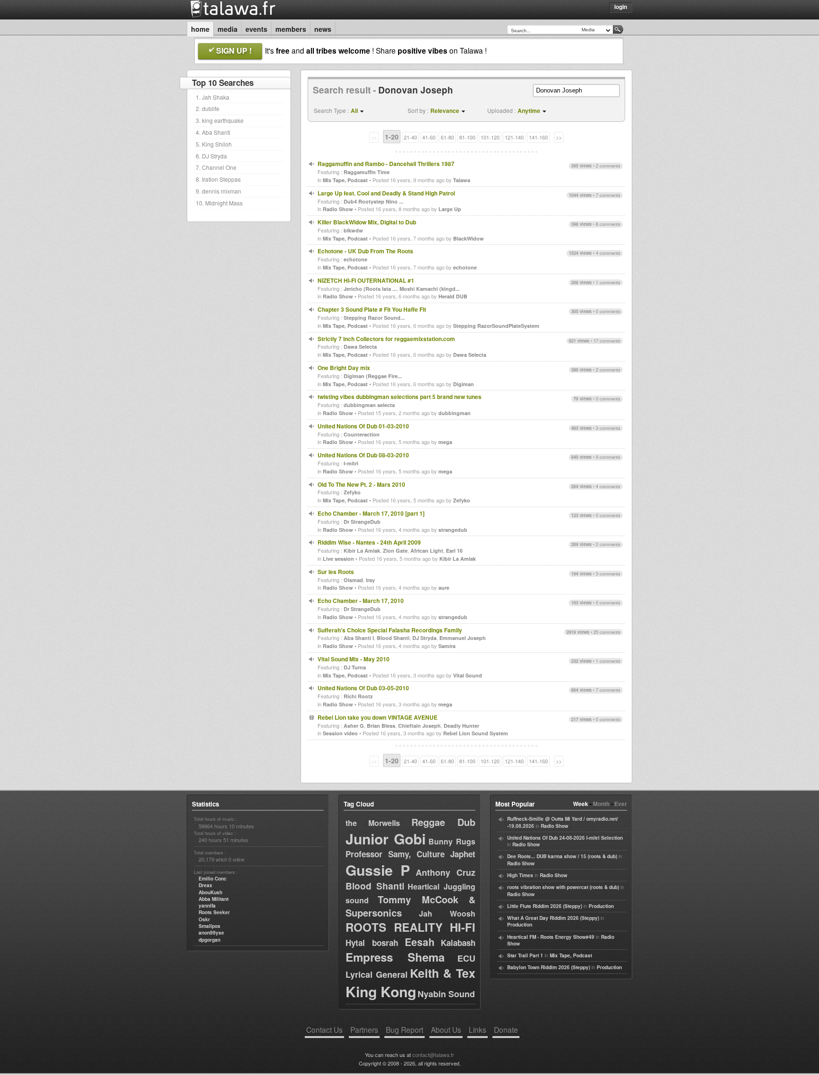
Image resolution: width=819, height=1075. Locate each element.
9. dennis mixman (218, 191)
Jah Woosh (447, 913)
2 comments (608, 165)
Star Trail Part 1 (525, 955)
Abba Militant (213, 899)
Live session (338, 558)
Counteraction (362, 434)
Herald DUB (452, 296)
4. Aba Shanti (213, 132)
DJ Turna (355, 667)
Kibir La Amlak (362, 550)
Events (256, 29)
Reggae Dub (443, 822)
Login (620, 6)
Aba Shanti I (359, 637)
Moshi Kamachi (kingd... (430, 288)
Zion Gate (395, 550)
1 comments (608, 282)
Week (580, 803)
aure (443, 587)
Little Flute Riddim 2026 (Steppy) (544, 906)
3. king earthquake (220, 120)
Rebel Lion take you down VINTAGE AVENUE (377, 717)
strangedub (452, 529)
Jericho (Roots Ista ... (370, 288)
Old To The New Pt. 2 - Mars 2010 (361, 484)
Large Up (449, 209)
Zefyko (352, 492)
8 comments (608, 224)
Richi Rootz (358, 696)
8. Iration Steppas (218, 179)
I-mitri (351, 463)
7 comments (608, 195)
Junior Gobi (386, 838)
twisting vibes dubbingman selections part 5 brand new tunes (400, 396)
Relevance (444, 110)
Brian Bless (381, 725)
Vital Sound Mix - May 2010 (354, 659)
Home (200, 29)
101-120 (490, 137)
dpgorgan (209, 939)
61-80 (447, 137)
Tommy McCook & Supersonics (410, 905)
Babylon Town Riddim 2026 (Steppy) (548, 967)
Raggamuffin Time (367, 172)
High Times (520, 875)
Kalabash (458, 942)
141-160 (538, 137)
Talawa (461, 180)
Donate (506, 1029)
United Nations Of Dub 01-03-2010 (363, 426)
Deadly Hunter (461, 725)
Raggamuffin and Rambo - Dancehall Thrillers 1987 (386, 163)
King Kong (381, 991)
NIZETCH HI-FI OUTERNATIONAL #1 (366, 280)
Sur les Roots (336, 571)
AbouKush (210, 892)
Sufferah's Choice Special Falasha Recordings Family (390, 630)
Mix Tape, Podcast (345, 180)
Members (290, 29)
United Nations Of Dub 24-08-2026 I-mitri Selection (565, 837)
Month (601, 803)
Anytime (529, 110)
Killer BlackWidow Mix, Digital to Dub (367, 222)
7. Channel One (216, 167)
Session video (340, 733)
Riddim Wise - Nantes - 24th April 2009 (369, 542)
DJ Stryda (424, 637)
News (322, 29)
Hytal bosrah (372, 942)
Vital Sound (467, 675)
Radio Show (338, 209)
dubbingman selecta (369, 404)
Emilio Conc (213, 878)
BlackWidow (468, 238)
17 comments (606, 340)
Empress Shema (395, 957)
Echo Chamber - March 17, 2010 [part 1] (371, 513)
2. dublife (207, 108)
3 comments (608, 428)
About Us (446, 1029)
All (354, 110)
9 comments (608, 457)
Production (601, 906)
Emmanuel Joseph (462, 637)
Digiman (463, 384)
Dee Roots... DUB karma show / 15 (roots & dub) (562, 856)
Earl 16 (454, 550)
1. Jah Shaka (212, 97)
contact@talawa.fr (433, 1054)
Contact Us (324, 1029)
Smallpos (209, 926)
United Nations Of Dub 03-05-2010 (363, 688)
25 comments (606, 632)
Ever (620, 803)
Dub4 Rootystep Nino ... (373, 201)
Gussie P (378, 870)
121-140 (514, 137)
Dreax (205, 885)
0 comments (608, 311)
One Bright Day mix (344, 367)
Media (227, 29)
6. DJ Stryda (211, 156)
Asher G (354, 725)
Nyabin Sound (446, 994)
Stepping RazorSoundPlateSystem (496, 325)
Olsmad (353, 580)
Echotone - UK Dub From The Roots (365, 251)
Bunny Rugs (451, 841)
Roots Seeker (214, 912)
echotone (355, 259)
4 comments (608, 253)
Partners (364, 1029)
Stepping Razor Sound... (374, 317)
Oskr (204, 919)
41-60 (429, 137)
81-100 (467, 137)
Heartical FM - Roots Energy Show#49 (550, 937)
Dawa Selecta (360, 346)
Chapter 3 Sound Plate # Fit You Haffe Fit (372, 309)
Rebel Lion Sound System (475, 733)
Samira (446, 645)
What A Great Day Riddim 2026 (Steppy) (553, 918)
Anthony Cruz (445, 872)
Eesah (420, 942)
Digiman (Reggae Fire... (373, 376)
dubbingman (454, 413)
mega (445, 441)
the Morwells (373, 822)
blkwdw (353, 230)
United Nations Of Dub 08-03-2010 (363, 455)
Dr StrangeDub (362, 521)
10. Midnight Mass (219, 203)
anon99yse (211, 932)
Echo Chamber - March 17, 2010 (361, 600)
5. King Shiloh (214, 144)
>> (559, 137)
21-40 (410, 137)
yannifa (207, 905)
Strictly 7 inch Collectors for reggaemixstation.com (386, 338)
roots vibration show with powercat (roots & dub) (563, 887)
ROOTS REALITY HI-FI (410, 927)
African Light (426, 550)
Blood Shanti (393, 637)
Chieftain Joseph (419, 725)
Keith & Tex (442, 973)
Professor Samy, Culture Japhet (410, 854)
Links (477, 1029)
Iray (370, 580)
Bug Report (404, 1029)
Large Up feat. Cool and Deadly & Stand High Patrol (386, 193)
